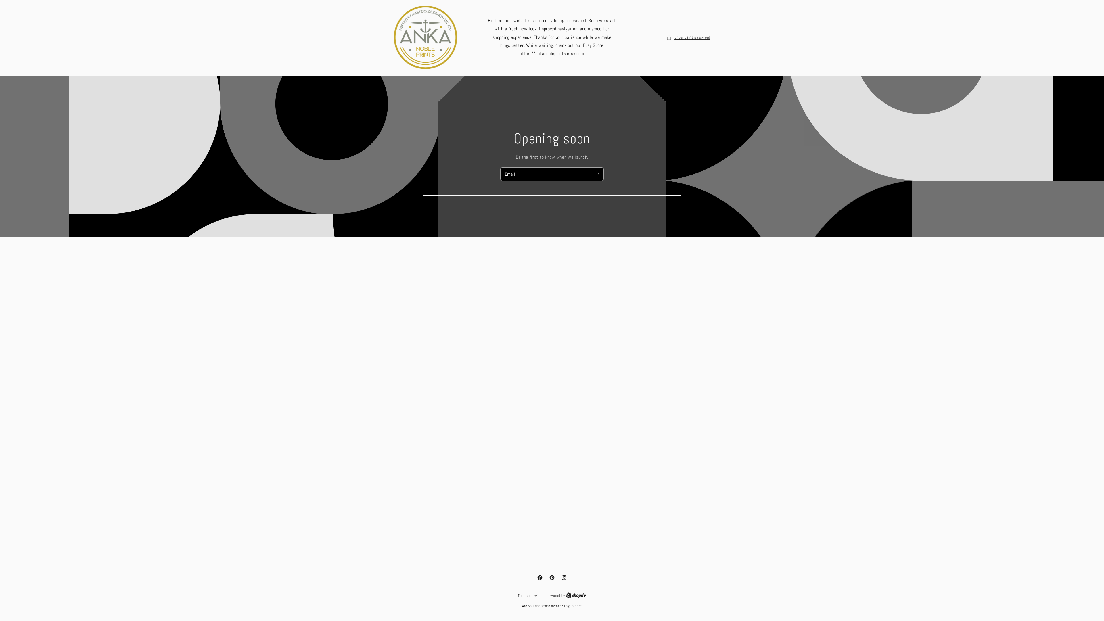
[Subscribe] (597, 174)
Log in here (573, 605)
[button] (688, 37)
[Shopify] (576, 595)
